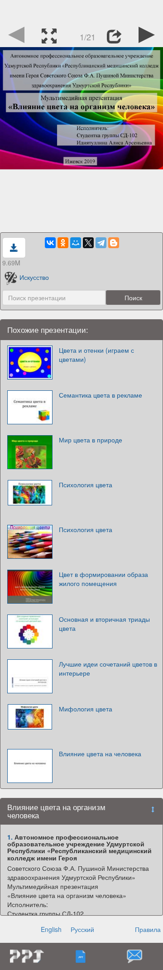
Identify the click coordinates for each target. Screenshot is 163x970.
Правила (148, 929)
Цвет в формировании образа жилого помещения (103, 579)
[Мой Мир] (75, 242)
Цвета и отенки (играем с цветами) (96, 355)
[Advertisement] (81, 11)
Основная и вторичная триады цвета (104, 624)
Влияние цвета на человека (100, 753)
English (51, 929)
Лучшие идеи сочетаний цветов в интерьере (108, 668)
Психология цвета (85, 484)
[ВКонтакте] (50, 242)
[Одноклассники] (63, 242)
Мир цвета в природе (90, 439)
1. (10, 836)
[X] (88, 242)
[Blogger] (113, 242)
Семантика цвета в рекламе (100, 394)
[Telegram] (101, 242)
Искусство (34, 277)
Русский (82, 929)
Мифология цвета (85, 708)
